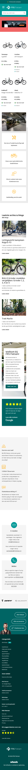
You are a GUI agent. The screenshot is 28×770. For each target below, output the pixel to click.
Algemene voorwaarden (8, 721)
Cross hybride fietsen (7, 667)
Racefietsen (5, 651)
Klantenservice (5, 718)
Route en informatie (7, 677)
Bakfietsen (4, 670)
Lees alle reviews (11, 417)
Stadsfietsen (5, 647)
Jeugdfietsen (5, 661)
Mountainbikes (5, 656)
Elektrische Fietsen (6, 649)
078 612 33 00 (19, 577)
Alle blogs (5, 217)
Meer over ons (11, 386)
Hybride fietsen (5, 665)
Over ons (4, 714)
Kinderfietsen (5, 658)
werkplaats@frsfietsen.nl (13, 551)
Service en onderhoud (7, 716)
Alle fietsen (6, 642)
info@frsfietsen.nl (13, 542)
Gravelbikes (5, 663)
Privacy (4, 723)
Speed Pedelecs (6, 654)
